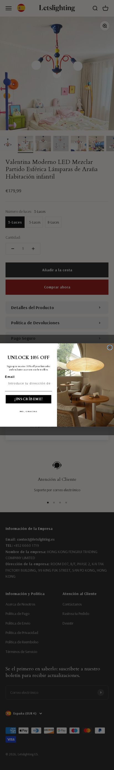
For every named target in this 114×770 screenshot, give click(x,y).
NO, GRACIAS (29, 411)
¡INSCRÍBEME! (28, 399)
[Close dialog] (110, 347)
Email (10, 376)
